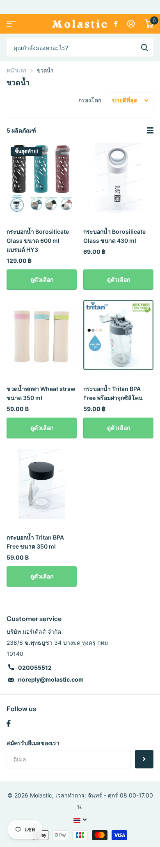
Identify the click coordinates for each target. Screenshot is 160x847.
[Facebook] (9, 723)
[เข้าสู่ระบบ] (131, 24)
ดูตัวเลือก (41, 279)
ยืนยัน (144, 47)
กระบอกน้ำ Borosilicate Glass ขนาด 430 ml (114, 236)
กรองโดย (89, 100)
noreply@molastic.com (51, 679)
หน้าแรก (16, 70)
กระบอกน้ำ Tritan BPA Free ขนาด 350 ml (35, 542)
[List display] (150, 130)
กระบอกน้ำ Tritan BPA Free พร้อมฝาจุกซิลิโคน (113, 393)
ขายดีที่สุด (124, 100)
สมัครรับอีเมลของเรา (33, 742)
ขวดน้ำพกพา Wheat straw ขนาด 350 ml (41, 393)
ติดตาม (144, 759)
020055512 (35, 667)
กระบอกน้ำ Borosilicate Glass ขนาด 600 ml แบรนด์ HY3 (38, 240)
